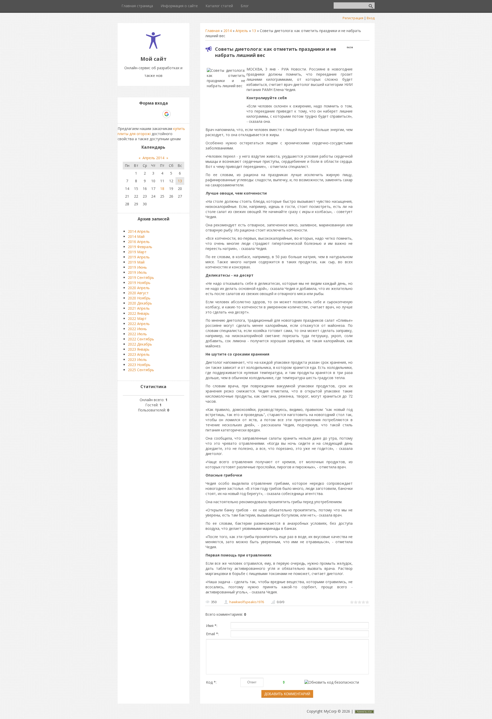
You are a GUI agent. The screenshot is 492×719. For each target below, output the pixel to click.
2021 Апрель (139, 308)
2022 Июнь (137, 328)
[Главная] (153, 47)
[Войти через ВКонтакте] (140, 114)
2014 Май (136, 236)
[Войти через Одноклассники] (175, 114)
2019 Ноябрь (139, 282)
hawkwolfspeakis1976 (246, 602)
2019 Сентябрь (141, 277)
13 (254, 30)
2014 (227, 30)
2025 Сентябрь (141, 369)
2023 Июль (137, 359)
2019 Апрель (139, 257)
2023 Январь (138, 349)
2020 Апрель (139, 287)
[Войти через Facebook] (149, 114)
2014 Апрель (139, 231)
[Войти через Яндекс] (157, 114)
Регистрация (353, 18)
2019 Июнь (137, 267)
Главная (212, 30)
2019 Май (136, 262)
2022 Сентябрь (141, 339)
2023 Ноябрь (139, 364)
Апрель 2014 (153, 157)
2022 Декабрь (140, 344)
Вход (371, 18)
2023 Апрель (139, 354)
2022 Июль (137, 333)
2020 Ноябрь (139, 298)
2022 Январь (138, 313)
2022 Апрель (139, 323)
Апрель (241, 30)
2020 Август (138, 292)
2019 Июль (137, 272)
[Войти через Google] (166, 114)
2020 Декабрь (140, 303)
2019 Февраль (140, 246)
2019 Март (137, 251)
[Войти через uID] (131, 114)
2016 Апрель (139, 241)
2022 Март (137, 318)
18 (162, 188)
